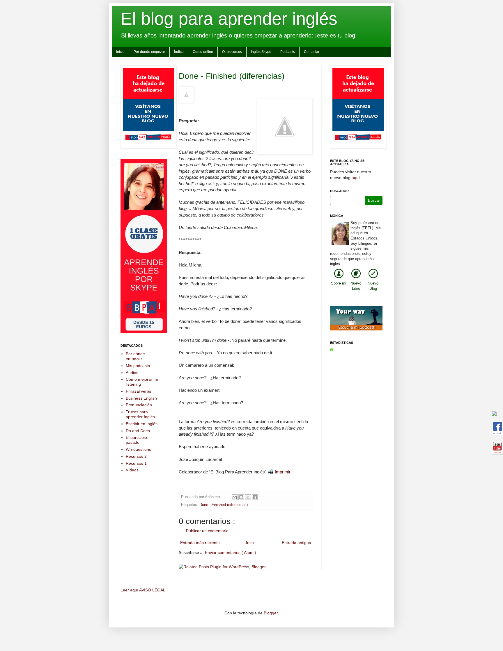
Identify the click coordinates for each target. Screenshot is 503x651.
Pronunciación (139, 405)
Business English (141, 398)
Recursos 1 (136, 463)
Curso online (203, 52)
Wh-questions (138, 449)
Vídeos (132, 470)
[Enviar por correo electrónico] (235, 497)
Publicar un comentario (207, 530)
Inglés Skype (261, 52)
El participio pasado (136, 440)
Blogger (271, 613)
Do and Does (138, 430)
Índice (179, 52)
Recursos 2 (136, 456)
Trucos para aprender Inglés (140, 414)
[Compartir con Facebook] (255, 497)
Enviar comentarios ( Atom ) (230, 552)
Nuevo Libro (355, 286)
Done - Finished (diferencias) (231, 76)
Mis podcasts (138, 365)
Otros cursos (232, 52)
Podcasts (287, 52)
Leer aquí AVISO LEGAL (143, 590)
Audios (132, 372)
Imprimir (283, 471)
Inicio (120, 52)
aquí (356, 177)
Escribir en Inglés (141, 423)
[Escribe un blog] (241, 497)
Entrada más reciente (200, 542)
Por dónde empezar (149, 52)
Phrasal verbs (138, 391)
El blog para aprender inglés (229, 18)
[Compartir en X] (248, 497)
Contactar (311, 52)
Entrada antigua (296, 542)
